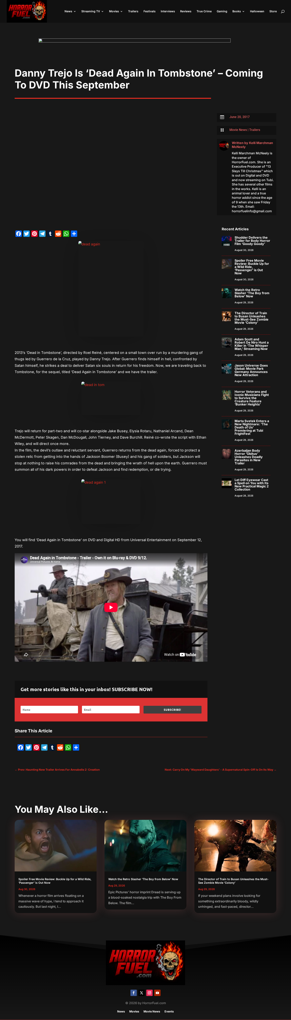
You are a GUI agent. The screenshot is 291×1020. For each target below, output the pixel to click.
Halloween (257, 11)
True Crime (204, 11)
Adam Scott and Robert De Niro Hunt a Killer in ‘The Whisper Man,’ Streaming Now (252, 344)
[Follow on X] (141, 993)
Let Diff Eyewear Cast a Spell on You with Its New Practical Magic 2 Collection (252, 484)
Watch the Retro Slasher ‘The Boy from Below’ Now (252, 293)
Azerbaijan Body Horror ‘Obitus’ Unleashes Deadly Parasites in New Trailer (249, 457)
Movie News (238, 130)
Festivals (150, 11)
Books (236, 11)
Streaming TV (90, 11)
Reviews (185, 11)
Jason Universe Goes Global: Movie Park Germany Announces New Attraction (251, 370)
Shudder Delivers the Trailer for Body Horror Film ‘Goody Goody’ (252, 240)
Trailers (133, 11)
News (68, 11)
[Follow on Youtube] (157, 993)
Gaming (222, 11)
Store (273, 11)
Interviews (168, 11)
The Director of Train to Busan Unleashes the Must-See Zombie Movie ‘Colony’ (251, 318)
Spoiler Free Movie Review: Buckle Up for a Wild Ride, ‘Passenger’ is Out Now (252, 266)
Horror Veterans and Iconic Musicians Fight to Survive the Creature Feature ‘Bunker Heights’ (252, 398)
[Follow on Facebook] (133, 993)
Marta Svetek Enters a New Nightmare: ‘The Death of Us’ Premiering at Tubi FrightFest (252, 427)
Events (169, 1011)
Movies (114, 11)
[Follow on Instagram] (149, 993)
